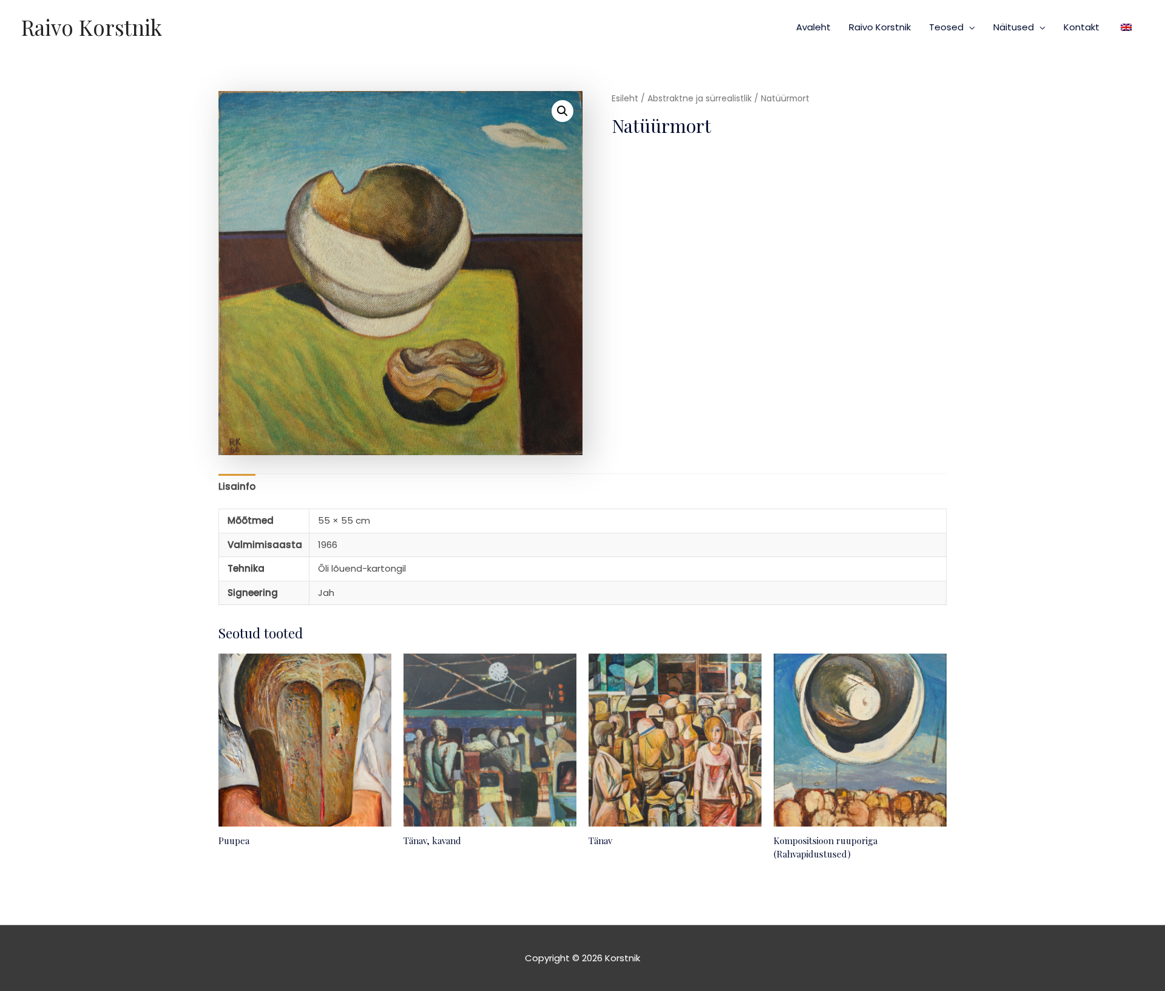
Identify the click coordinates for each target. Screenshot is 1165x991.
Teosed (946, 27)
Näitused (1013, 27)
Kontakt (1081, 27)
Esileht (625, 98)
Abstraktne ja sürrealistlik (699, 98)
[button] (562, 111)
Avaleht (813, 27)
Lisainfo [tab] (236, 486)
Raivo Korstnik (91, 27)
